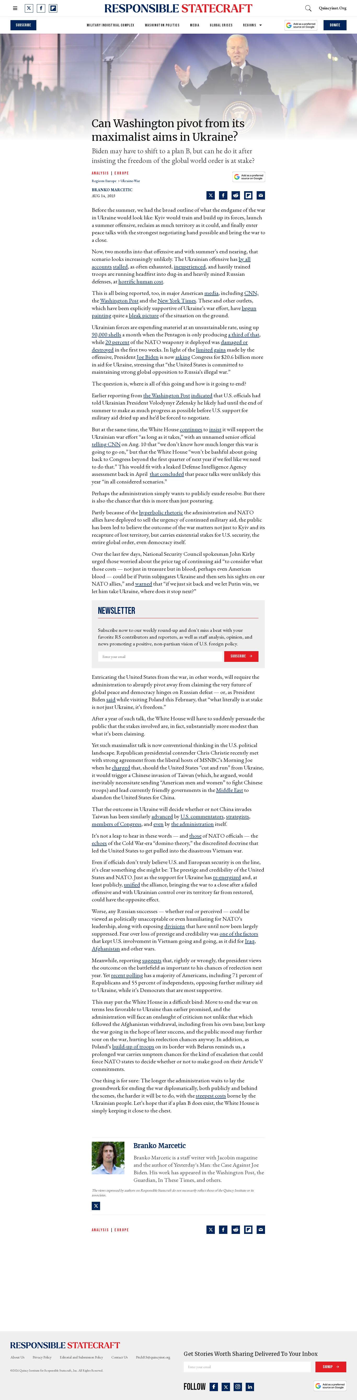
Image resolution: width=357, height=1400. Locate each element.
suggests (152, 960)
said (111, 699)
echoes (99, 843)
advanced (162, 816)
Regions (249, 25)
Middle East (229, 790)
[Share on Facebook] (223, 195)
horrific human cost (140, 281)
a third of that (243, 334)
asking (182, 357)
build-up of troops (133, 1046)
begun (249, 308)
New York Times (177, 300)
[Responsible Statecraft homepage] (65, 1345)
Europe (121, 173)
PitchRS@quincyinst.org (153, 1357)
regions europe (104, 180)
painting (101, 315)
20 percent (117, 342)
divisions (174, 926)
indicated (201, 395)
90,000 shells (106, 334)
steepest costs (211, 1095)
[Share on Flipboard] (248, 195)
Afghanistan (106, 948)
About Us (17, 1357)
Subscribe (23, 25)
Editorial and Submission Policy (81, 1357)
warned (143, 583)
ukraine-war (130, 180)
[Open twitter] (29, 8)
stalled (120, 266)
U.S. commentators (202, 816)
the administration (192, 824)
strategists (237, 816)
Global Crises (221, 25)
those (195, 835)
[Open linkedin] (250, 1387)
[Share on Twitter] (210, 195)
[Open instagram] (238, 1387)
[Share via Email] (261, 195)
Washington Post (119, 300)
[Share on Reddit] (236, 195)
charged (121, 767)
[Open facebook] (41, 8)
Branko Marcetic (112, 189)
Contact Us (119, 1357)
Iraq (250, 941)
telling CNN (106, 444)
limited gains (211, 349)
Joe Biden (148, 357)
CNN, (251, 293)
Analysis (100, 173)
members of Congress (116, 824)
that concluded (167, 474)
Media (194, 25)
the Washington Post (166, 395)
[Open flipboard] (53, 8)
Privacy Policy (42, 1357)
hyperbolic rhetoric (161, 512)
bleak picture (144, 315)
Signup (328, 1366)
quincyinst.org (333, 8)
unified (132, 884)
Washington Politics (162, 25)
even (158, 824)
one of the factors (239, 933)
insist (215, 429)
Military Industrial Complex (111, 25)
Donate (335, 25)
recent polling (127, 975)
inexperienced (190, 266)
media (211, 293)
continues (191, 429)
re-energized (227, 877)
